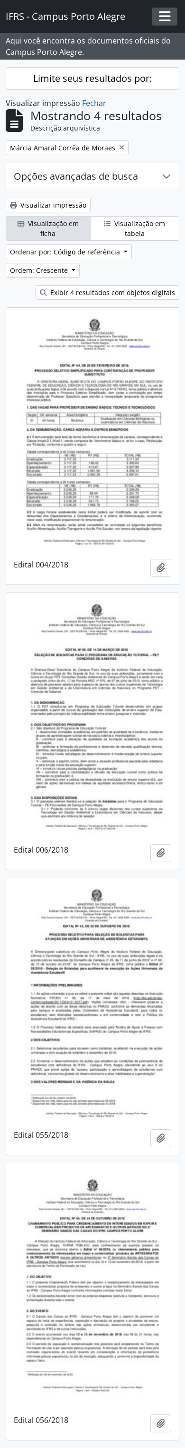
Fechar (94, 103)
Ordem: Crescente (40, 270)
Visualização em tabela (138, 228)
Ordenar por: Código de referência (66, 251)
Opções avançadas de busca (76, 176)
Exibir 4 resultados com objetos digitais (111, 292)
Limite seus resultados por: (92, 78)
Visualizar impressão (52, 205)
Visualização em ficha (52, 228)
